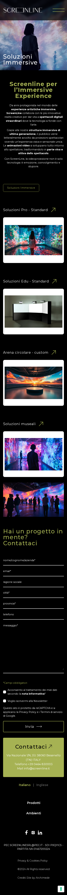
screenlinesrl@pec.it (26, 845)
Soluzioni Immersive (21, 187)
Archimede (43, 877)
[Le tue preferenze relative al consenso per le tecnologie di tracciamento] (61, 889)
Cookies (34, 860)
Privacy (22, 860)
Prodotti (33, 803)
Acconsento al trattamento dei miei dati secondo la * (32, 691)
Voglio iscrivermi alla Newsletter (27, 701)
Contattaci (31, 746)
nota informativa (33, 693)
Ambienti (33, 813)
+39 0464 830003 (40, 764)
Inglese (42, 785)
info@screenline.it (37, 768)
